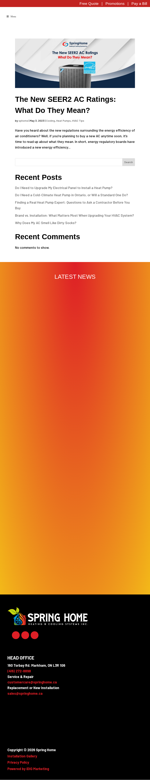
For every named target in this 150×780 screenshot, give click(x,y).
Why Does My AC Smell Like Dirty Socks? (45, 223)
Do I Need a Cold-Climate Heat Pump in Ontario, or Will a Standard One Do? (71, 195)
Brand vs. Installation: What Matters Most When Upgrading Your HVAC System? (74, 215)
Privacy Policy (18, 762)
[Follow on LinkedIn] (25, 635)
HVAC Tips (78, 120)
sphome (23, 120)
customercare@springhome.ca (32, 682)
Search (128, 162)
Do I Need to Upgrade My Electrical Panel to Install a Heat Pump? (63, 188)
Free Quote (89, 4)
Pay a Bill (139, 4)
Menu (13, 16)
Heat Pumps (63, 120)
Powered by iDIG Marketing (28, 769)
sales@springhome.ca (25, 693)
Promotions (115, 4)
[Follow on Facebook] (16, 635)
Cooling (50, 120)
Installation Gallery (22, 756)
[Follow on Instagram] (34, 635)
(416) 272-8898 (19, 671)
